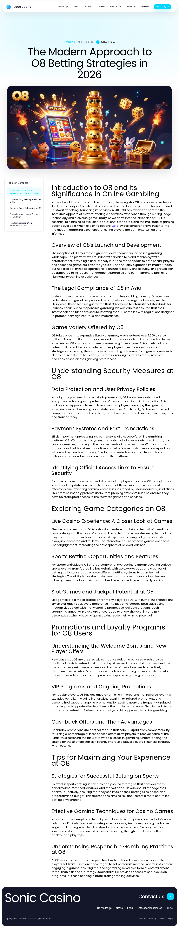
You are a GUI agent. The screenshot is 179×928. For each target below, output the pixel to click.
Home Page (104, 908)
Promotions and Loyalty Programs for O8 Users (25, 215)
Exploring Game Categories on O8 (25, 208)
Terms (162, 918)
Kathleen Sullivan (108, 42)
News (119, 908)
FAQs (130, 908)
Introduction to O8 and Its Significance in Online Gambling (24, 191)
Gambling (69, 42)
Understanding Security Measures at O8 (25, 200)
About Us (142, 918)
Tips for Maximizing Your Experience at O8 (21, 224)
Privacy (152, 918)
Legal (170, 918)
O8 (114, 225)
